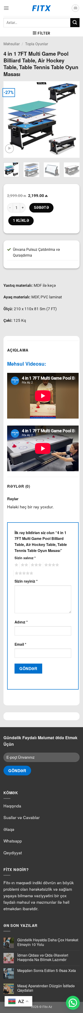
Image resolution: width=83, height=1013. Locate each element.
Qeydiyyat (12, 852)
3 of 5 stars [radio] (35, 565)
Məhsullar (11, 44)
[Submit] (75, 22)
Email (20, 644)
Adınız (21, 622)
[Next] (72, 119)
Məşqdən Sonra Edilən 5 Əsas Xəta (46, 970)
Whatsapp (12, 841)
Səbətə (41, 208)
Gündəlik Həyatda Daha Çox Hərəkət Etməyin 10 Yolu (47, 942)
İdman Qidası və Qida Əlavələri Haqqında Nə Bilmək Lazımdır (42, 957)
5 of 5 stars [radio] (23, 573)
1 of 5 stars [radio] (15, 565)
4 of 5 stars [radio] (51, 565)
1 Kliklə (21, 221)
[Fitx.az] (41, 8)
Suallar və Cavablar (21, 817)
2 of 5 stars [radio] (23, 565)
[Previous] (11, 119)
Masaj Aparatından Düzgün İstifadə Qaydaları (46, 988)
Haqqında (12, 806)
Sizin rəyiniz (26, 581)
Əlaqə (8, 829)
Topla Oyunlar (36, 44)
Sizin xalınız (25, 557)
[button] (6, 8)
